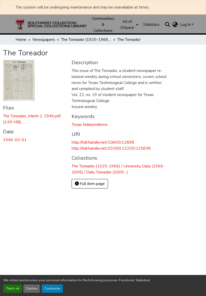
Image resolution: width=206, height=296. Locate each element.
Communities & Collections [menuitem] (103, 24)
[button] (51, 25)
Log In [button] (186, 24)
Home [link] (21, 39)
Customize (52, 288)
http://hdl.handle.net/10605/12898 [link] (103, 142)
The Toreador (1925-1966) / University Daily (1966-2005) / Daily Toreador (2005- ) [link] (86, 39)
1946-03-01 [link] (15, 140)
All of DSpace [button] (127, 24)
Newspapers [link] (43, 39)
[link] (34, 119)
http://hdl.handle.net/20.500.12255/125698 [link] (111, 148)
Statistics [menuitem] (151, 24)
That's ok (12, 288)
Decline (31, 288)
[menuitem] (128, 25)
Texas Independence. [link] (90, 124)
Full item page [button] (92, 183)
